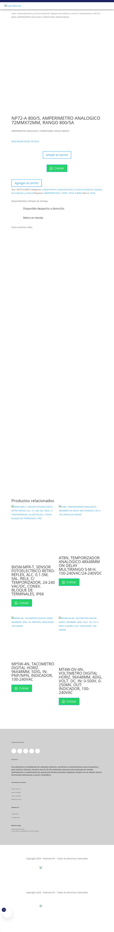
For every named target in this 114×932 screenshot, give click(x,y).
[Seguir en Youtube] (31, 236)
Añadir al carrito (57, 155)
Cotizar (59, 168)
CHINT (64, 193)
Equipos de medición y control (64, 13)
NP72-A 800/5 (75, 193)
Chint (92, 193)
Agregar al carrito (26, 183)
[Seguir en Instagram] (25, 236)
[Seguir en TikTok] (37, 236)
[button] (25, 141)
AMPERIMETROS (52, 193)
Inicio (13, 13)
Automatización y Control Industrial (33, 13)
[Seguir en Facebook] (13, 236)
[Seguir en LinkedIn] (19, 236)
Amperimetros (85, 13)
